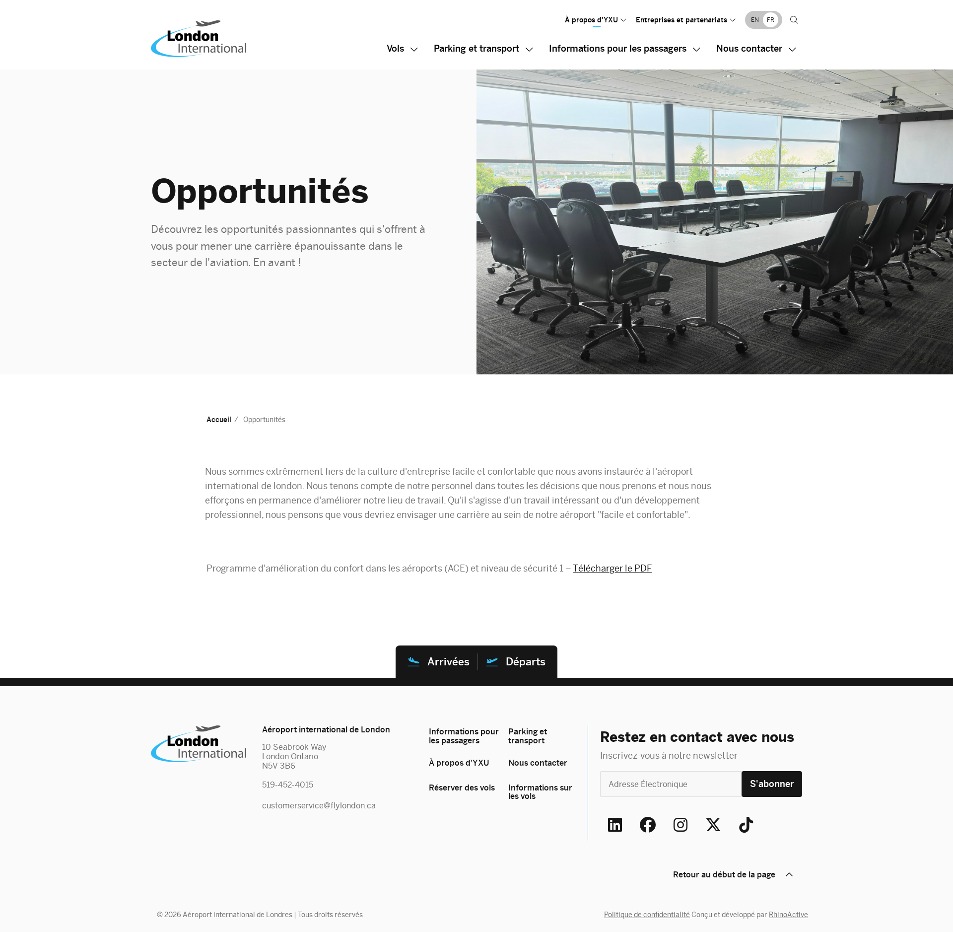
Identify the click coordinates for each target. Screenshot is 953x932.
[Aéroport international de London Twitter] (713, 825)
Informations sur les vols (540, 792)
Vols (395, 48)
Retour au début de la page (724, 874)
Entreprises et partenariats (681, 20)
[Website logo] (232, 38)
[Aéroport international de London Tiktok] (746, 825)
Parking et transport (476, 48)
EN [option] (755, 19)
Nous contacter (749, 48)
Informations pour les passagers (617, 48)
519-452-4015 (287, 784)
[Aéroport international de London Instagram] (680, 825)
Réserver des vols (462, 788)
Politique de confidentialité (647, 915)
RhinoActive (788, 915)
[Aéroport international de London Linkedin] (615, 825)
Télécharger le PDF (612, 568)
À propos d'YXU (591, 20)
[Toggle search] (794, 20)
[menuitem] (755, 19)
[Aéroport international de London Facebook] (648, 825)
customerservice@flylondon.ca (319, 805)
